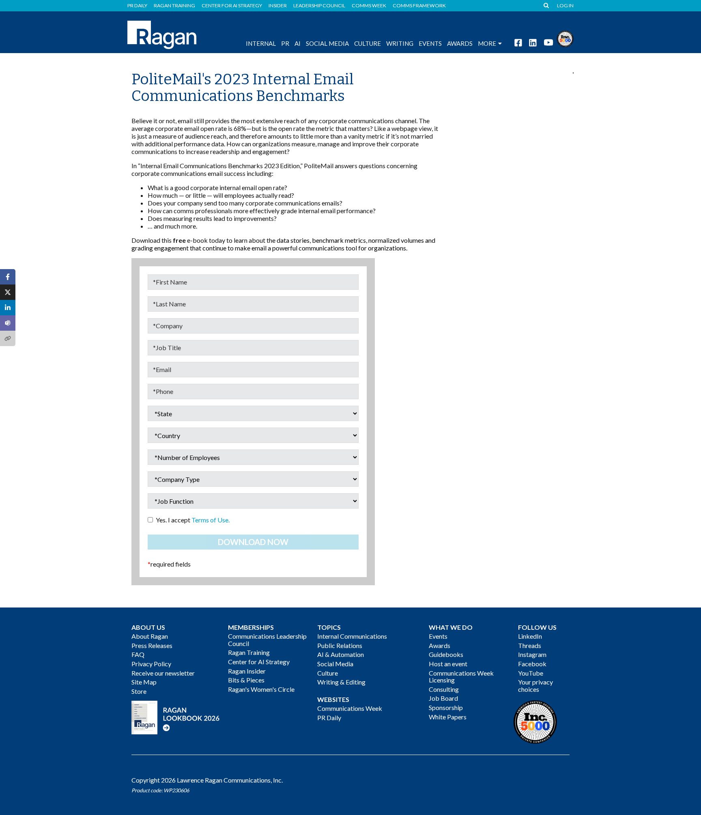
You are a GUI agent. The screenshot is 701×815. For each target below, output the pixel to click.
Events (438, 636)
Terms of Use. (210, 520)
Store (138, 691)
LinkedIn (530, 636)
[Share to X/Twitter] (7, 292)
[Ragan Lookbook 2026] (175, 717)
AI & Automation (340, 654)
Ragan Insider (247, 671)
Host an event (448, 663)
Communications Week (349, 708)
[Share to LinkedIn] (7, 307)
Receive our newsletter (163, 673)
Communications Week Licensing (461, 676)
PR (285, 43)
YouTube (530, 673)
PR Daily (137, 5)
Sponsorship (446, 707)
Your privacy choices (535, 685)
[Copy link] (7, 338)
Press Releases (151, 645)
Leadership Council (319, 5)
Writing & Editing (341, 682)
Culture (367, 43)
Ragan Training (174, 5)
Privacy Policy (151, 663)
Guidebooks (446, 654)
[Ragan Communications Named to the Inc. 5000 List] (565, 37)
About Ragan (149, 636)
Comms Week (369, 5)
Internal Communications (352, 636)
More (487, 43)
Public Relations (339, 645)
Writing (399, 43)
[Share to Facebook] (7, 277)
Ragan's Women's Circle (261, 689)
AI (298, 43)
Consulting (444, 689)
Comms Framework (419, 5)
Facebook (532, 663)
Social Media (327, 43)
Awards (439, 645)
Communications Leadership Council (267, 639)
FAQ (137, 654)
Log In (565, 5)
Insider (278, 5)
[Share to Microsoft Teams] (7, 323)
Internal (261, 43)
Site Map (144, 682)
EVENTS (430, 43)
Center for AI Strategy (232, 5)
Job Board (443, 698)
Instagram (532, 654)
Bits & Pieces (246, 680)
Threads (529, 645)
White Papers (448, 717)
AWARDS (460, 43)
